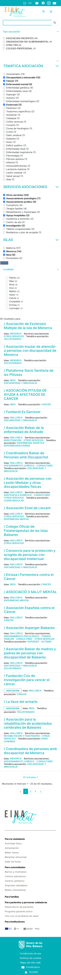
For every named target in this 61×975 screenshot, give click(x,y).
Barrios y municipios (16, 871)
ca (30, 3)
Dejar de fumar (13, 861)
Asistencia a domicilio (18, 495)
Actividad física (13, 843)
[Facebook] (43, 3)
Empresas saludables (16, 885)
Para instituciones (15, 921)
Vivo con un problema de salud (21, 916)
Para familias (12, 896)
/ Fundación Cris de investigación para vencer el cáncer (27, 680)
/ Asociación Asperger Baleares (29, 628)
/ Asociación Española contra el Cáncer (29, 610)
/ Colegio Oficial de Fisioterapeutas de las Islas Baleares (26, 530)
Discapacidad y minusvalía (20, 383)
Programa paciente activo (19, 911)
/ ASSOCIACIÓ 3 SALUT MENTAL (30, 592)
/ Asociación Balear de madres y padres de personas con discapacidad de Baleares (30, 653)
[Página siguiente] (41, 791)
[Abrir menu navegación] (51, 11)
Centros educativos (15, 876)
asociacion (12, 690)
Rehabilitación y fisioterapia (22, 735)
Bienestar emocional (16, 857)
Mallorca (16, 417)
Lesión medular (14, 500)
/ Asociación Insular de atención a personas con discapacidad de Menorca (30, 350)
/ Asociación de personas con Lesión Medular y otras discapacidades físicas (27, 482)
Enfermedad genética (30, 442)
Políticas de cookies (30, 958)
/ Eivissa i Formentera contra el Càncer (28, 577)
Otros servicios (14, 336)
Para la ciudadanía (15, 839)
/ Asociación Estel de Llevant (27, 508)
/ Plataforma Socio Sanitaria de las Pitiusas (28, 372)
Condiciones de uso (30, 953)
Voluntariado (12, 339)
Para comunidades (15, 867)
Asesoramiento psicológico (21, 636)
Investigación (12, 440)
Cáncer (46, 404)
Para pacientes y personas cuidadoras (26, 902)
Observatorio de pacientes (19, 906)
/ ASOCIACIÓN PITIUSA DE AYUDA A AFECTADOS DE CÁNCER (25, 394)
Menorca (16, 333)
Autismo (46, 641)
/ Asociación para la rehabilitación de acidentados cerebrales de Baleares (28, 723)
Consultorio (45, 465)
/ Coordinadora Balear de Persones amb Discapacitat (26, 455)
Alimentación (12, 848)
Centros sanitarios (14, 880)
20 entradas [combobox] (31, 778)
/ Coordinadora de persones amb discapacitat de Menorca (30, 751)
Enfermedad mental (16, 519)
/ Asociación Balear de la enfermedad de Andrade (24, 430)
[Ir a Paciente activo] (15, 12)
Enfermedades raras (17, 445)
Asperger (33, 641)
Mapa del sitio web (30, 962)
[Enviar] (54, 23)
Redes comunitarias (15, 889)
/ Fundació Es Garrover (22, 412)
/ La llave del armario (20, 702)
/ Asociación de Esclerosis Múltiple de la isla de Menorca (28, 326)
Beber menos (12, 852)
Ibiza (13, 380)
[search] (44, 11)
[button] (30, 32)
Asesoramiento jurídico (19, 465)
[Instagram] (49, 3)
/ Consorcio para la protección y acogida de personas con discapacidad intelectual (29, 555)
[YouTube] (54, 3)
